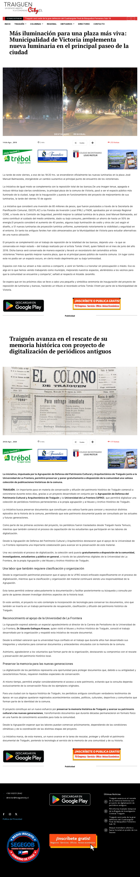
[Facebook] (3, 814)
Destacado (61, 134)
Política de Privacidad (12, 819)
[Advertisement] (81, 4)
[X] (16, 814)
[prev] (128, 18)
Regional (80, 134)
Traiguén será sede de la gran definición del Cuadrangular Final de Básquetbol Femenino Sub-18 (122, 820)
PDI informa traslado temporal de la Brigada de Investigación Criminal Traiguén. (122, 811)
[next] (133, 18)
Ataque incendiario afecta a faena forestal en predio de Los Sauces (55, 18)
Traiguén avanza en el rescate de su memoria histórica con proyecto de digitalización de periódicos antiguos (122, 801)
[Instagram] (9, 814)
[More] (92, 143)
